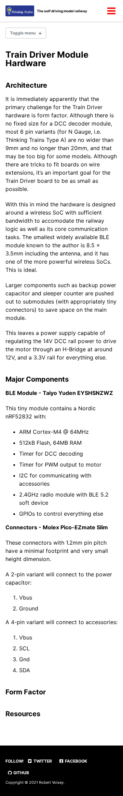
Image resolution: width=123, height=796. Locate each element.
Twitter (42, 761)
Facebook (75, 761)
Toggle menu (23, 32)
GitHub (20, 772)
